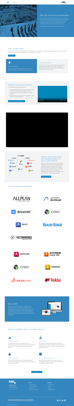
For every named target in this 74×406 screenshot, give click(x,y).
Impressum (10, 400)
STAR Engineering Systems (34, 389)
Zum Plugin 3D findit (45, 176)
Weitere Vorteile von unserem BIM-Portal (16, 101)
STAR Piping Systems (33, 386)
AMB (26, 400)
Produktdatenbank (46, 65)
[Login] (12, 2)
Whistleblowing (30, 400)
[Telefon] (16, 2)
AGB (21, 400)
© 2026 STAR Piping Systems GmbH (12, 404)
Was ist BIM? (11, 55)
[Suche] (10, 2)
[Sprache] (15, 2)
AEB (23, 400)
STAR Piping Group (32, 384)
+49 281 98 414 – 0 (13, 389)
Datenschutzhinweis (16, 400)
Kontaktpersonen (51, 384)
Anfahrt (49, 386)
